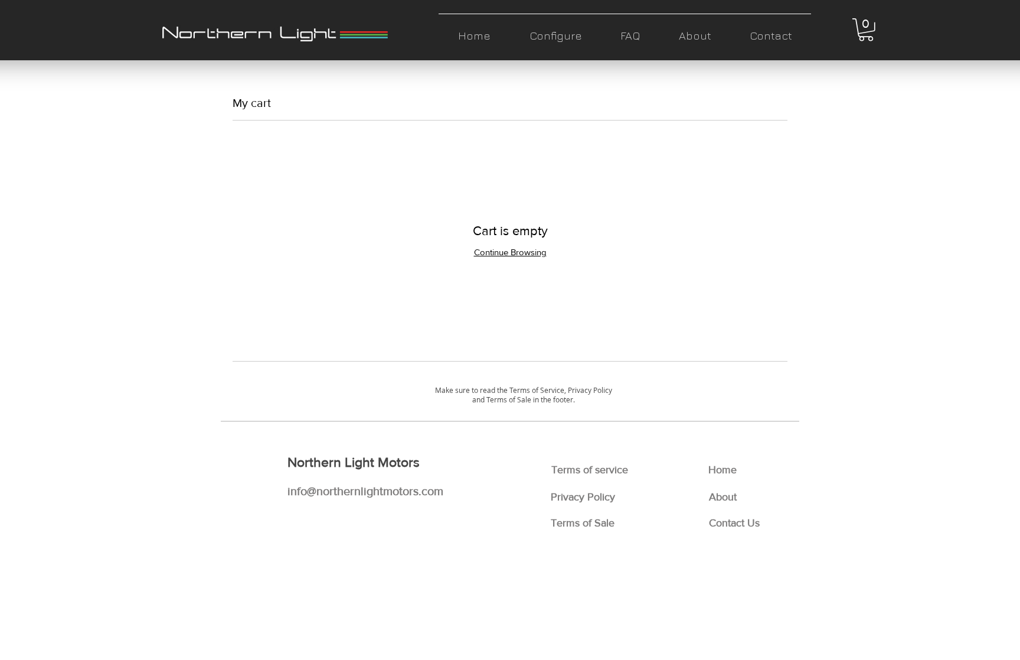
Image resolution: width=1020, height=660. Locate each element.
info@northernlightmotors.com (365, 491)
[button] (866, 29)
